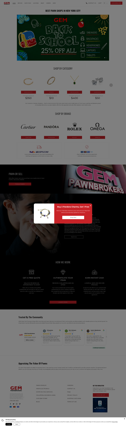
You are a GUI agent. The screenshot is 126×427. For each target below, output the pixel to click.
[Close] (124, 419)
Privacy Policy (115, 421)
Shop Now (73, 217)
